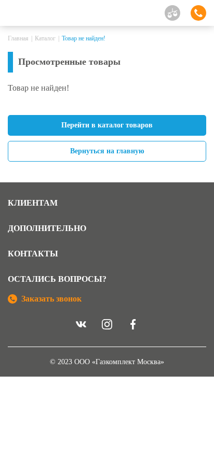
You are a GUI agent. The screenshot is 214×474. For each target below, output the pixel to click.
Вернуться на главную (107, 151)
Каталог (45, 38)
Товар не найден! (83, 38)
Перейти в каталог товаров (107, 125)
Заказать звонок (51, 298)
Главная (18, 38)
